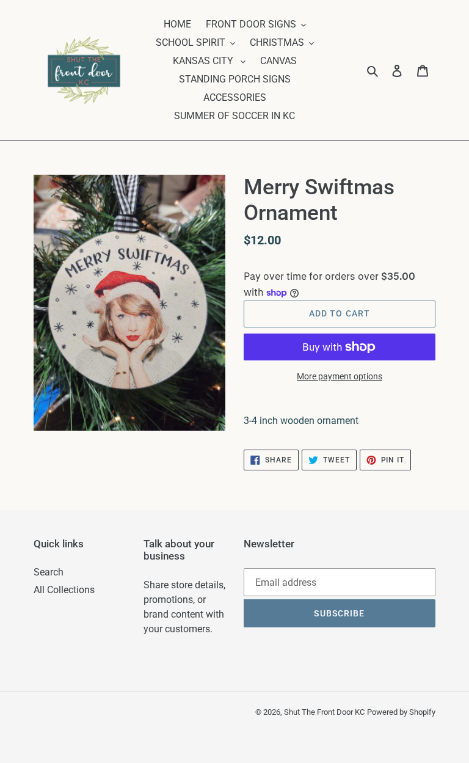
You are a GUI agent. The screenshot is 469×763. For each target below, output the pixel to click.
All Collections (64, 590)
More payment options (339, 376)
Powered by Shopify (401, 712)
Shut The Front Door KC (324, 712)
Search (49, 572)
